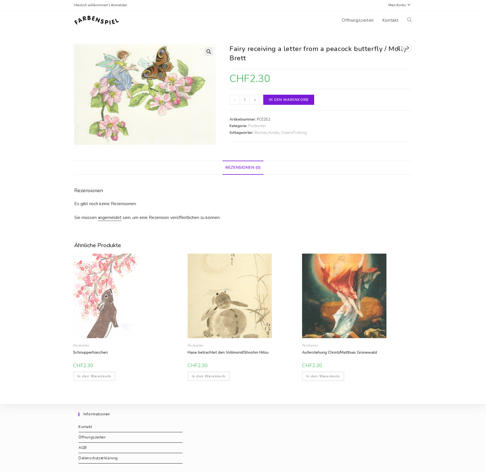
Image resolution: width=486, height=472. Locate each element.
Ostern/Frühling (294, 132)
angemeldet (110, 217)
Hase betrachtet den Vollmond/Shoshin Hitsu (228, 352)
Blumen (260, 132)
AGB (82, 447)
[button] (208, 51)
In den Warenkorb (289, 99)
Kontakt (85, 426)
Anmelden (119, 5)
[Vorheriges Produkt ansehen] (398, 48)
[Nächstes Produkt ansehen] (408, 48)
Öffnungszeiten (91, 437)
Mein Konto (397, 5)
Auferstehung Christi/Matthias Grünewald (339, 352)
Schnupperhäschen (90, 352)
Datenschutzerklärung (98, 458)
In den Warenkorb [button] (94, 376)
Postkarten (257, 125)
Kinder (274, 132)
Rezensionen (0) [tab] (243, 167)
